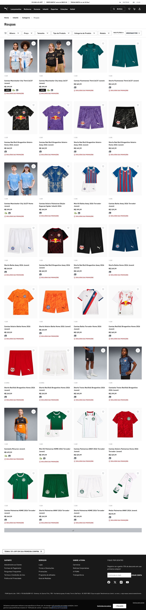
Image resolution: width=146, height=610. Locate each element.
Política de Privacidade (59, 608)
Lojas (138, 2)
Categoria (26, 18)
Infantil (45, 9)
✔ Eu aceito (119, 606)
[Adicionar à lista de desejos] (33, 43)
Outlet (72, 9)
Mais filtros (118, 32)
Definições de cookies (104, 606)
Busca (119, 9)
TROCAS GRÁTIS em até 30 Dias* (80, 2)
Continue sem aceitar (138, 602)
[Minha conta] (139, 9)
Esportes (54, 9)
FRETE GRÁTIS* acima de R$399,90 (56, 2)
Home (6, 18)
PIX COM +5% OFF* (37, 2)
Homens (37, 9)
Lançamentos (16, 9)
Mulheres (27, 9)
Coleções (64, 9)
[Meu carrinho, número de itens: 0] (134, 9)
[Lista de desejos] (129, 9)
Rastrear (126, 2)
